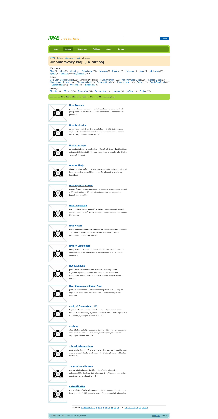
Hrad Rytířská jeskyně (81, 185)
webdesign (156, 416)
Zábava (64, 73)
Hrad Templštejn (78, 205)
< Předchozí (86, 408)
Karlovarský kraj (107, 80)
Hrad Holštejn (76, 165)
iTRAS (52, 58)
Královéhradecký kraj (131, 80)
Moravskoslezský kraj (59, 82)
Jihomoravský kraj (72, 58)
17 (131, 408)
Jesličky (73, 326)
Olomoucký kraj (84, 82)
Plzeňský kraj (123, 82)
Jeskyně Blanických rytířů (83, 306)
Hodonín (116, 91)
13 (118, 408)
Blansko (53, 91)
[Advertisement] (109, 16)
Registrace (82, 49)
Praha (139, 82)
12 (115, 408)
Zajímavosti (79, 73)
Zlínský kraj (90, 85)
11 (112, 408)
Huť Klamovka (77, 266)
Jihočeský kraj (66, 80)
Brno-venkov (100, 91)
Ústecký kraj (57, 85)
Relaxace (130, 71)
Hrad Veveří (75, 225)
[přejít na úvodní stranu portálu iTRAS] (64, 37)
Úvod (56, 49)
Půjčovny (116, 71)
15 (126, 408)
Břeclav (67, 91)
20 (140, 408)
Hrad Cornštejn (77, 145)
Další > (145, 408)
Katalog (68, 49)
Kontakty (121, 49)
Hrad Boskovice (77, 125)
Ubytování (154, 71)
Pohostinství (86, 71)
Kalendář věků (77, 386)
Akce (52, 71)
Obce (62, 71)
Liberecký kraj (154, 80)
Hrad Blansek (76, 105)
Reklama (96, 49)
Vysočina (74, 85)
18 (134, 408)
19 (137, 408)
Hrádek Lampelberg (79, 246)
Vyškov (130, 91)
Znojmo (143, 91)
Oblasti (73, 71)
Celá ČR (54, 80)
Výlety (53, 73)
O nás (108, 49)
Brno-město (83, 91)
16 (128, 408)
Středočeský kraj (157, 82)
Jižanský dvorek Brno (81, 346)
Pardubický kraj (104, 82)
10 (109, 408)
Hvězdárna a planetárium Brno (85, 286)
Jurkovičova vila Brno (81, 366)
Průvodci (103, 71)
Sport (142, 71)
